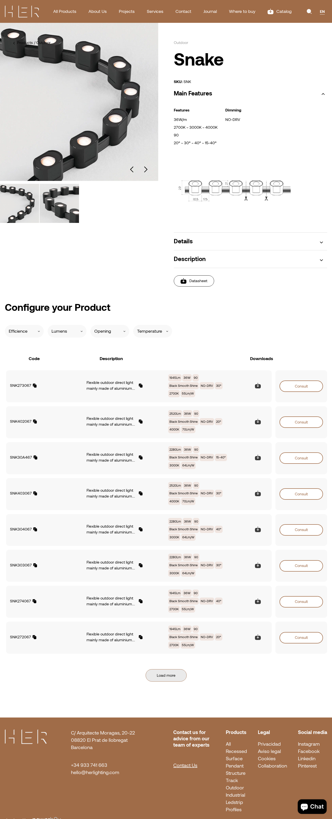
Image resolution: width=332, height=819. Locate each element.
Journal (210, 11)
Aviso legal (269, 751)
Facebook (309, 751)
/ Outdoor (42, 43)
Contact (183, 11)
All (228, 744)
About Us (97, 11)
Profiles (234, 809)
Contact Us (185, 765)
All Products (64, 11)
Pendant (235, 765)
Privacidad (269, 744)
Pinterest (307, 765)
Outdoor (235, 787)
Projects (127, 11)
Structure (235, 773)
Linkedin (306, 758)
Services (155, 11)
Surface (234, 758)
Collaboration (272, 765)
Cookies (267, 758)
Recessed (236, 751)
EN (322, 11)
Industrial (235, 795)
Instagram (309, 744)
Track (232, 780)
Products (25, 43)
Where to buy (242, 11)
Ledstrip (234, 802)
